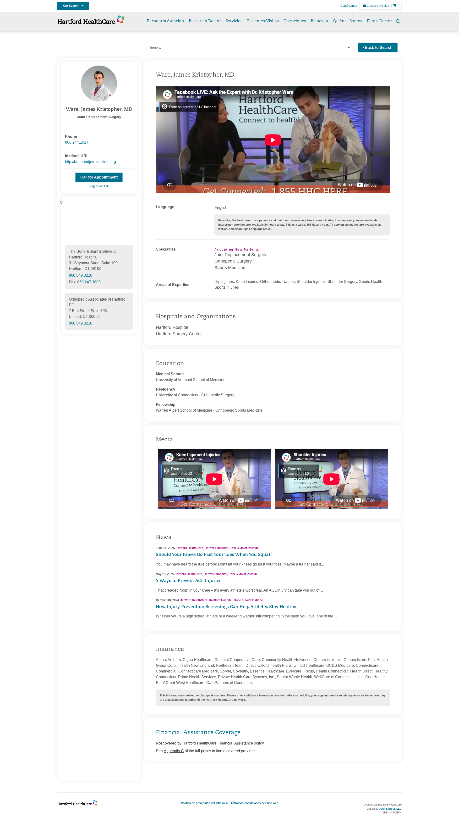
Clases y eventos (377, 5)
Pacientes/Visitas (263, 21)
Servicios (234, 21)
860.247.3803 (89, 282)
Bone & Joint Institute (244, 548)
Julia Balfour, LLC (390, 808)
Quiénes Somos (347, 21)
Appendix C (174, 751)
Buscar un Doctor (205, 21)
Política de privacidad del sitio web (204, 803)
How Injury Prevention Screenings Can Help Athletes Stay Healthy (226, 607)
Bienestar (319, 21)
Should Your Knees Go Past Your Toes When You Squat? (214, 555)
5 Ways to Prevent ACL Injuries (188, 581)
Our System (72, 5)
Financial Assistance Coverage (198, 733)
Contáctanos (348, 5)
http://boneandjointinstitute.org (90, 162)
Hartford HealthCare (189, 548)
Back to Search (379, 47)
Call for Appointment (99, 177)
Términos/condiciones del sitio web (254, 803)
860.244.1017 (76, 142)
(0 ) (393, 5)
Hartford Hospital (216, 548)
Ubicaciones (295, 21)
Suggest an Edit (99, 186)
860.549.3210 (80, 275)
